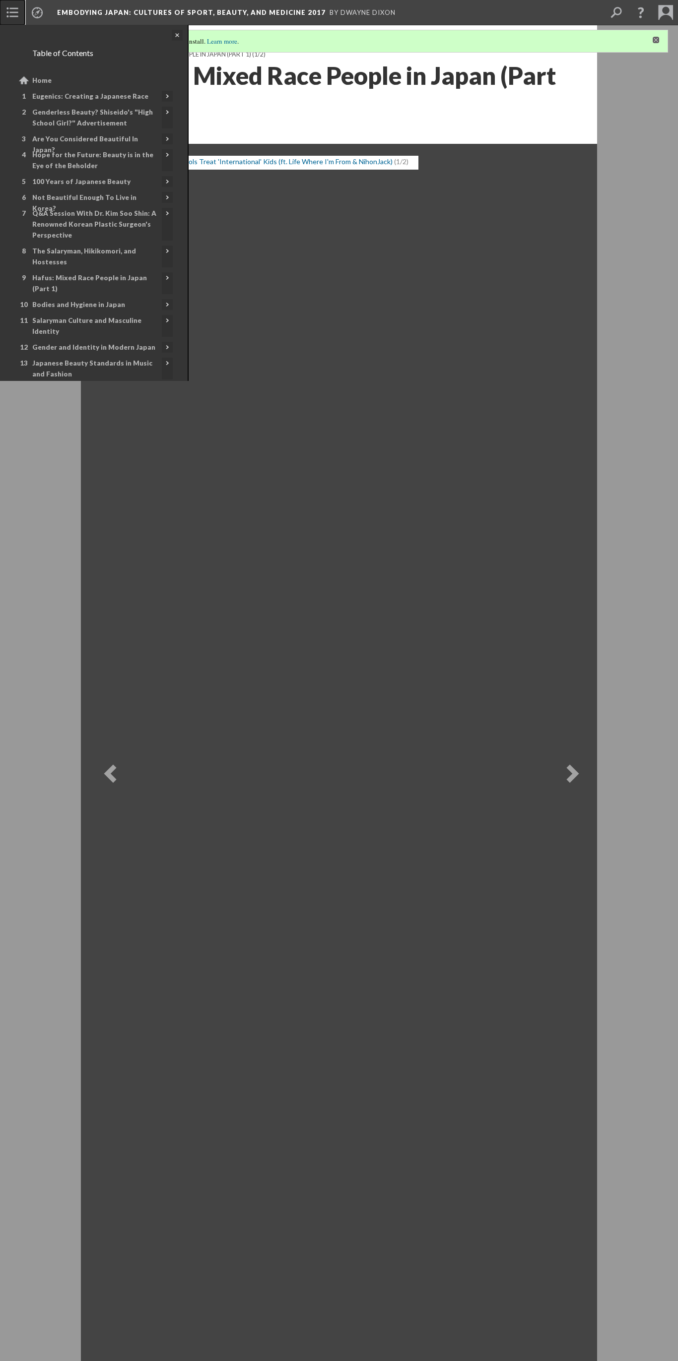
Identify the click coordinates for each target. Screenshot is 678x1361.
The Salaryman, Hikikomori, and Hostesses (84, 256)
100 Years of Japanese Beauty (81, 182)
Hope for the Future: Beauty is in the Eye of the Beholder (92, 160)
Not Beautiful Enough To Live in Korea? (84, 202)
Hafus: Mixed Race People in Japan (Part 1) (89, 283)
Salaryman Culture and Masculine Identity (86, 325)
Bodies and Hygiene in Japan (78, 305)
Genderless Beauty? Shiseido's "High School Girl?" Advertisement (92, 117)
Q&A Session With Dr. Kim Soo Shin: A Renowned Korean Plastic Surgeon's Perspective (94, 224)
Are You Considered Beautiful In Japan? (85, 144)
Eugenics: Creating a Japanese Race (90, 96)
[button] (640, 12)
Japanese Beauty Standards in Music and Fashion (92, 368)
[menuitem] (12, 12)
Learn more (222, 41)
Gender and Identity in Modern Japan (93, 347)
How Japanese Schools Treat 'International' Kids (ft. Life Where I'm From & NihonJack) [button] (260, 161)
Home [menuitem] (42, 80)
